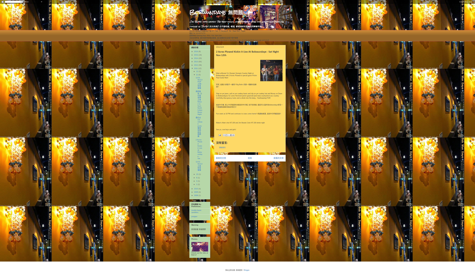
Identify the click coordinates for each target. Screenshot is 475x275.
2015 (196, 55)
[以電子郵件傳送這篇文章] (224, 135)
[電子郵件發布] (219, 135)
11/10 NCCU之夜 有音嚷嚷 (199, 166)
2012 (196, 65)
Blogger (246, 270)
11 (197, 75)
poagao (194, 216)
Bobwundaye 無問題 (216, 12)
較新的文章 (221, 158)
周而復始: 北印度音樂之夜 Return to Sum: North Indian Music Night (199, 102)
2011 (196, 68)
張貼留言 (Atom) (252, 166)
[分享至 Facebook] (231, 135)
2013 (196, 62)
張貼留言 (222, 147)
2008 (196, 195)
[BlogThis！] (226, 135)
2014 (196, 58)
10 (197, 174)
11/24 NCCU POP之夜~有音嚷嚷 (199, 83)
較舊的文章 (279, 158)
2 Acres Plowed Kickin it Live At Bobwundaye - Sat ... (199, 149)
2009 (196, 192)
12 (197, 71)
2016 (196, 51)
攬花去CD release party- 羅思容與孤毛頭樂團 (199, 127)
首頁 (250, 158)
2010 (196, 189)
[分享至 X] (228, 135)
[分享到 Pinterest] (233, 135)
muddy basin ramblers (196, 211)
